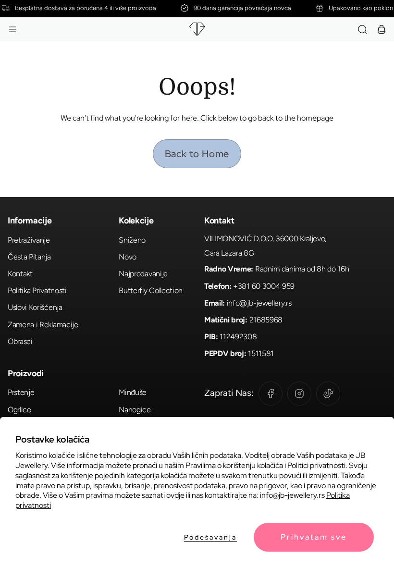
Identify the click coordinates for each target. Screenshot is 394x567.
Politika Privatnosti (37, 290)
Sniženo (132, 240)
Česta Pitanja (29, 256)
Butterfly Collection (151, 290)
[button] (12, 29)
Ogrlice (19, 409)
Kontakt (20, 273)
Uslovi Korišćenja (35, 307)
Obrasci (20, 341)
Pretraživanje (29, 240)
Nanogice (134, 409)
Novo (127, 256)
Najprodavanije (143, 273)
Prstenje (21, 392)
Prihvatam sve (314, 537)
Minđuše (133, 392)
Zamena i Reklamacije (43, 324)
